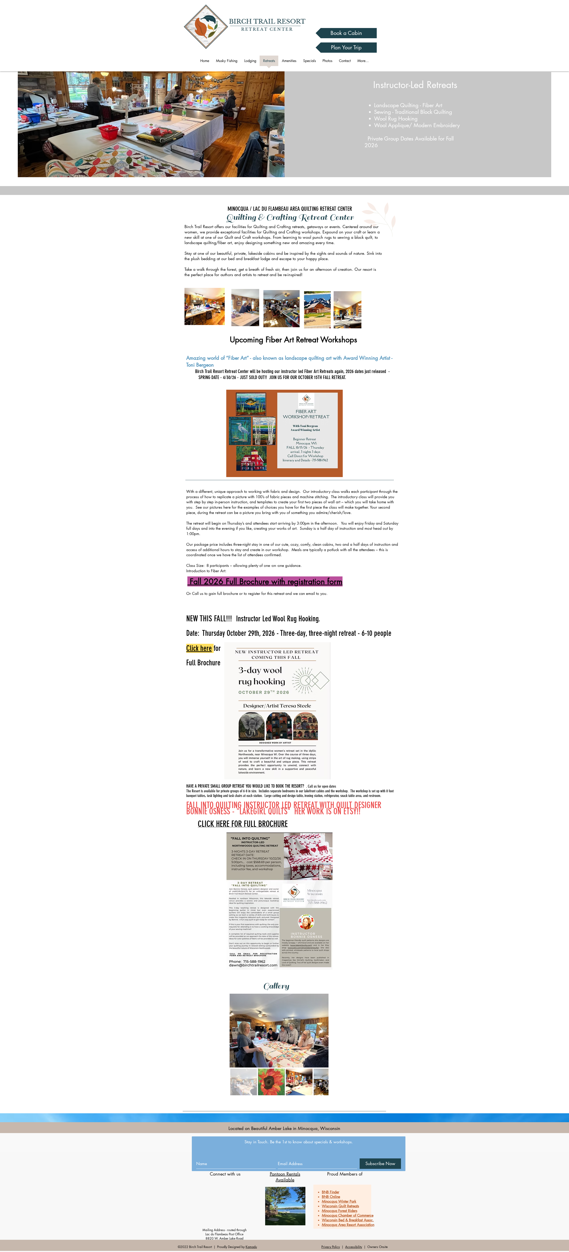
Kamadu (251, 1247)
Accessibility (353, 1247)
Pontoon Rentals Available (285, 1177)
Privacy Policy (330, 1247)
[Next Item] (320, 1030)
